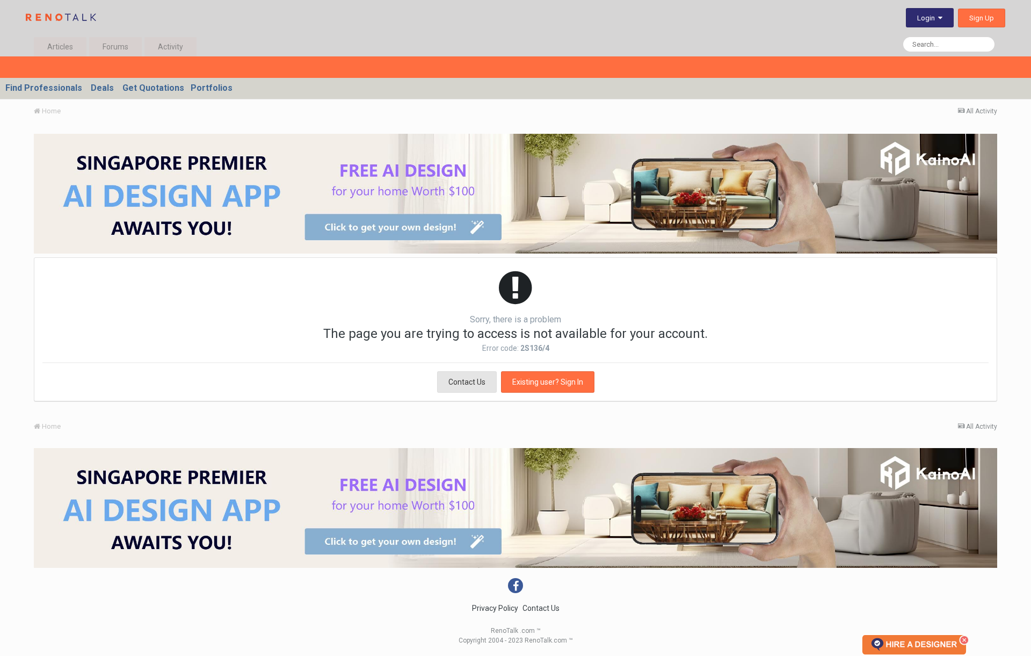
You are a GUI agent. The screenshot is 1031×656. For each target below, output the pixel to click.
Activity (170, 46)
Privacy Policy (495, 608)
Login (927, 18)
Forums (115, 46)
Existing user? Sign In (547, 382)
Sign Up (981, 18)
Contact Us (466, 382)
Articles (60, 46)
